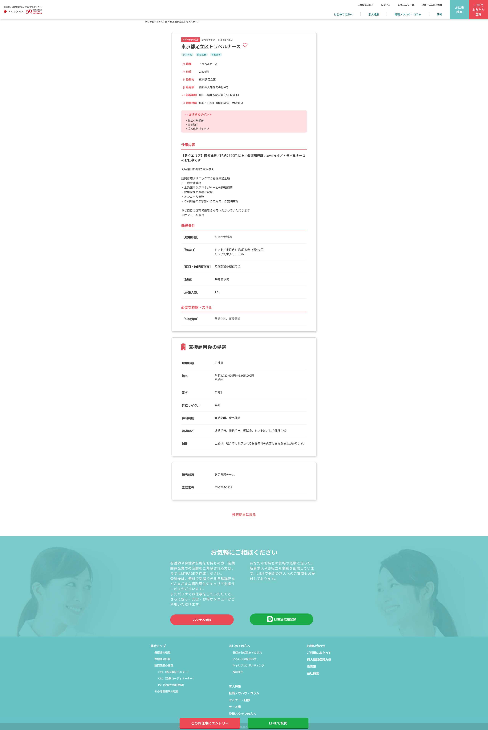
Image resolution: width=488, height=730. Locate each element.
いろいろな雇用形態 (245, 659)
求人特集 (373, 14)
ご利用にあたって (319, 653)
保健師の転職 (162, 659)
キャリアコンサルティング (248, 665)
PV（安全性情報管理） (171, 685)
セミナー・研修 (239, 700)
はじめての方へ (343, 14)
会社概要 (313, 673)
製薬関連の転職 (163, 665)
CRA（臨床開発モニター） (174, 672)
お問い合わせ (316, 646)
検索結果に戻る (244, 514)
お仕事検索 (459, 9)
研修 (439, 14)
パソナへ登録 (202, 619)
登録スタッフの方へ (242, 714)
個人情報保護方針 (319, 660)
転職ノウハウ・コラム (408, 14)
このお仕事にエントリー (210, 722)
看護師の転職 (162, 652)
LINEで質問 (278, 722)
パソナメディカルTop (156, 21)
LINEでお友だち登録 (478, 9)
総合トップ (158, 646)
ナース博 (235, 707)
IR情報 (311, 667)
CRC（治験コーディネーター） (176, 678)
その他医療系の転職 (166, 691)
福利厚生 (238, 672)
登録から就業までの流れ (247, 652)
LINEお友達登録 (285, 619)
